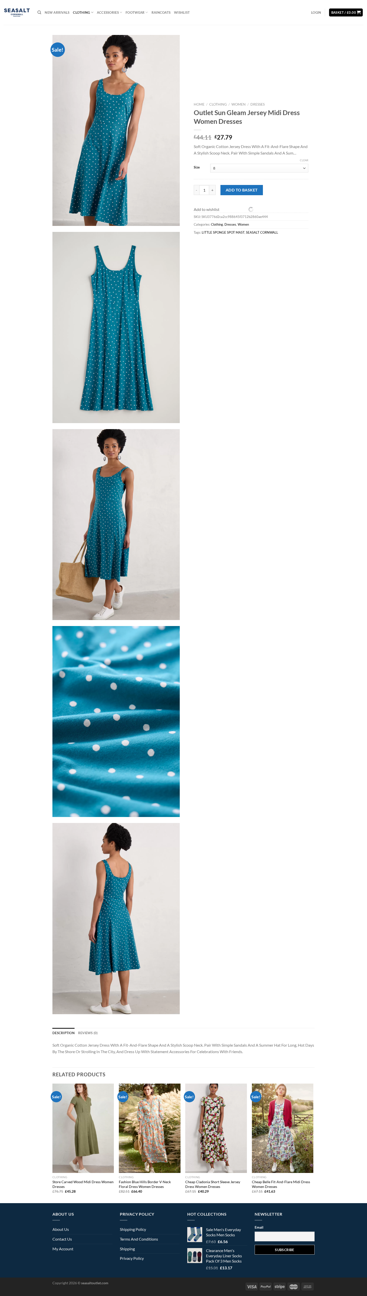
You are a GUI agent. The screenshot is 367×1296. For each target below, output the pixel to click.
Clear (304, 160)
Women (238, 104)
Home (199, 104)
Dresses (257, 104)
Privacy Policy (132, 1258)
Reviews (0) (88, 1033)
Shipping (127, 1248)
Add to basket (242, 189)
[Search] (39, 12)
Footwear (135, 12)
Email (259, 1227)
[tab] (63, 1033)
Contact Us (62, 1239)
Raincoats (161, 12)
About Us (60, 1229)
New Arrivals (57, 12)
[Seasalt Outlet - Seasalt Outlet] (17, 12)
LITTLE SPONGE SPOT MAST (223, 232)
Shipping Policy (133, 1229)
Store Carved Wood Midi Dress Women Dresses (83, 1184)
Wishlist (182, 12)
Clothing (81, 12)
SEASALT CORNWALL (262, 232)
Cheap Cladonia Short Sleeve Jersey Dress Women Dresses (212, 1184)
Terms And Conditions (139, 1239)
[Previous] (52, 1143)
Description (63, 1033)
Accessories (108, 12)
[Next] (313, 1143)
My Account (62, 1248)
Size (197, 167)
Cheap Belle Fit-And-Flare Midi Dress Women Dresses (281, 1184)
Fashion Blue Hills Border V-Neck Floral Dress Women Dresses (145, 1184)
